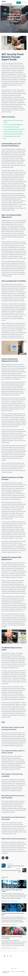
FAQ (5, 138)
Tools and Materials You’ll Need (11, 127)
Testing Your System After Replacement (13, 134)
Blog (12, 968)
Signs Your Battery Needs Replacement (13, 124)
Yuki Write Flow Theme (16, 971)
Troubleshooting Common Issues (12, 136)
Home (15, 968)
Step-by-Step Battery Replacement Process (14, 129)
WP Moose (6, 972)
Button (18, 2)
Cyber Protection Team (11, 24)
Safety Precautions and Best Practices (13, 131)
